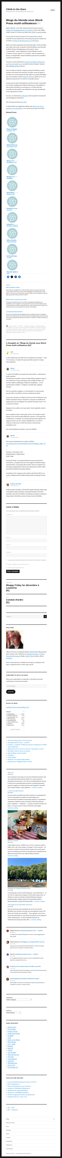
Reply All (10, 1048)
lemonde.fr (9, 329)
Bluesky (29, 654)
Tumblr (27, 656)
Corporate (26, 326)
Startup (10, 1050)
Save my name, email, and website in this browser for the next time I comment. (27, 560)
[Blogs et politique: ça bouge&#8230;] (27, 292)
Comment (9, 514)
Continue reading (37, 787)
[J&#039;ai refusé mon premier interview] (27, 316)
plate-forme (9, 330)
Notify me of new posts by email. (16, 567)
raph (11, 352)
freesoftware (33, 327)
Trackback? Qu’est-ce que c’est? (17, 1097)
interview (38, 327)
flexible (27, 327)
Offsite (43, 329)
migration (24, 329)
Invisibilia (11, 1035)
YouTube (41, 654)
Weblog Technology (11, 332)
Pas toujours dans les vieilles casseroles (29, 966)
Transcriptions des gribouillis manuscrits (20, 904)
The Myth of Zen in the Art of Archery (19, 751)
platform (14, 330)
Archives (8, 1010)
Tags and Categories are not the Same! (19, 1086)
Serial (9, 1038)
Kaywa (32, 76)
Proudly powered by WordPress (23, 1153)
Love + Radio (11, 1044)
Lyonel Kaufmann (15, 978)
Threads (8, 656)
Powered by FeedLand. (15, 729)
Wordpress (32, 326)
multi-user (30, 329)
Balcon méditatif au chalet (31, 978)
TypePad (25, 76)
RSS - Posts (11, 1107)
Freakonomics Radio (14, 1033)
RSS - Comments (13, 1110)
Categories (9, 997)
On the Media (12, 1029)
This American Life (13, 1054)
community (22, 327)
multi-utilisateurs (37, 329)
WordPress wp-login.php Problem (18, 1090)
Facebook (9, 658)
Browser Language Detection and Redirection (21, 1094)
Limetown (11, 1061)
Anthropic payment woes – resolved (18, 742)
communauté (15, 327)
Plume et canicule (13, 840)
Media (19, 329)
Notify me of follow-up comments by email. (18, 564)
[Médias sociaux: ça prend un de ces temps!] (27, 304)
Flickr (32, 656)
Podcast (19, 330)
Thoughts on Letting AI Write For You (19, 888)
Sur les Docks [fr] (13, 1067)
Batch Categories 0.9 (14, 1084)
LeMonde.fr (24, 95)
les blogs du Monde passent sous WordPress (25, 40)
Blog (7, 1119)
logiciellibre (15, 329)
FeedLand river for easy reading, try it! (17, 707)
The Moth (11, 1057)
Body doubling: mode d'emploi (17, 753)
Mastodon (35, 654)
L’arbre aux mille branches (16, 791)
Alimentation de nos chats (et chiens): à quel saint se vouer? (26, 749)
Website (8, 552)
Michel (12, 368)
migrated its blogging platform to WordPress (19, 30)
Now (7, 1126)
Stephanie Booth (12, 326)
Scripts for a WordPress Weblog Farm (19, 1088)
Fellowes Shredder (16, 484)
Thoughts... (11, 755)
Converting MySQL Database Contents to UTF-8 (22, 1082)
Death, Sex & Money (14, 1040)
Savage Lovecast (12, 1031)
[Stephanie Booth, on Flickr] (26, 640)
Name (8, 537)
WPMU (33, 32)
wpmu (23, 332)
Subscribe (11, 691)
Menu (53, 10)
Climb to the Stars (16, 9)
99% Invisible (12, 1052)
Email (8, 545)
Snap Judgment (12, 1059)
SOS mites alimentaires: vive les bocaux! (20, 740)
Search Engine (12, 757)
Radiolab (10, 1046)
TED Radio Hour (12, 1063)
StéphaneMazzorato (27, 330)
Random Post (10, 1122)
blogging (38, 326)
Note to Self (11, 1065)
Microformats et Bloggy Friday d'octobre (20, 761)
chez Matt (23, 102)
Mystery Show (12, 1027)
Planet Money (12, 1042)
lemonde (43, 327)
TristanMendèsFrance (37, 330)
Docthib (12, 966)
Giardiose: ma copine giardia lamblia (18, 759)
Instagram (17, 656)
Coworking (9, 1148)
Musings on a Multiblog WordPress (18, 1092)
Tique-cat (11, 772)
